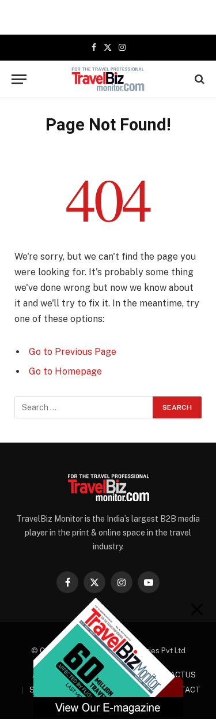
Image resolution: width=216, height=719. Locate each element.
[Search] (198, 79)
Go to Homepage (65, 371)
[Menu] (19, 79)
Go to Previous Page (72, 351)
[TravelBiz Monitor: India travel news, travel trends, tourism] (108, 79)
